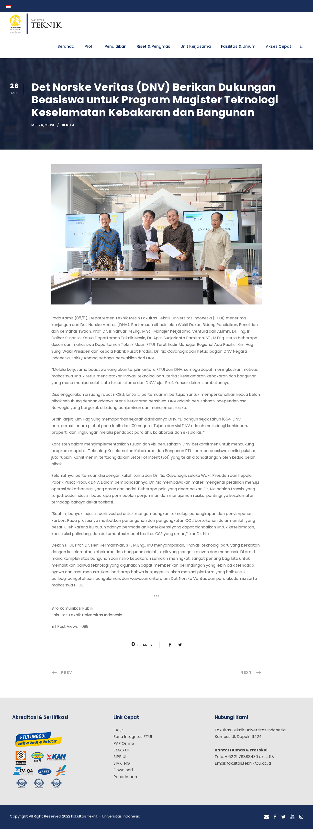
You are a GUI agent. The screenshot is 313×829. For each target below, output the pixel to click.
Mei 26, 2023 (42, 125)
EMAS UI (121, 750)
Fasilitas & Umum (238, 46)
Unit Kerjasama (195, 46)
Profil (89, 46)
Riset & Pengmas (153, 46)
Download (123, 770)
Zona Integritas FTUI (132, 736)
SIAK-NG (121, 763)
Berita (68, 125)
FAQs (118, 730)
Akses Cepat (278, 46)
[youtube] (292, 817)
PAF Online (123, 743)
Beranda (65, 46)
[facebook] (275, 817)
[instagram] (301, 817)
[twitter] (283, 817)
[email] (266, 817)
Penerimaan (125, 777)
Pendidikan (115, 46)
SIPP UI (119, 756)
